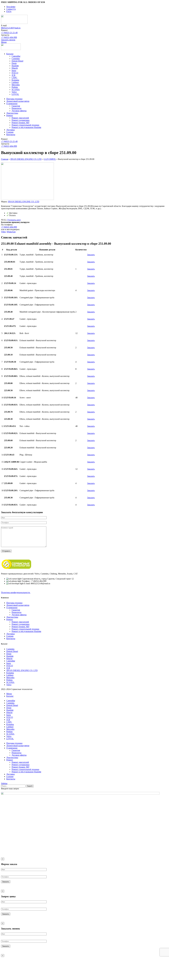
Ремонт (9, 619)
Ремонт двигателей (20, 118)
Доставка (10, 634)
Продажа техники (14, 603)
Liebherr (15, 82)
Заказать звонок (8, 40)
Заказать (91, 255)
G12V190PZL (50, 159)
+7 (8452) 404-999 (9, 37)
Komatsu (15, 80)
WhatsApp (11, 232)
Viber (3, 232)
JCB (13, 75)
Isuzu (14, 70)
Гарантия (16, 106)
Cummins (16, 58)
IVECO (15, 73)
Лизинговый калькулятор (17, 605)
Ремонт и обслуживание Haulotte (26, 127)
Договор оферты (19, 111)
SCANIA (16, 89)
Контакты (10, 638)
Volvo (14, 92)
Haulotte (15, 66)
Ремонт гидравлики (20, 120)
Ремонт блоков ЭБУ (20, 122)
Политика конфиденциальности (15, 592)
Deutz (14, 63)
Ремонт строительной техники (25, 125)
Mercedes (16, 85)
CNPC (14, 77)
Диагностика (12, 617)
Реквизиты (16, 108)
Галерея (9, 636)
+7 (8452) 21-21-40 (9, 32)
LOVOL (15, 94)
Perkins (15, 87)
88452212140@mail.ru (10, 28)
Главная (4, 159)
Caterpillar (16, 56)
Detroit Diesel (17, 61)
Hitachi (15, 68)
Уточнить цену (14, 220)
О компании (11, 607)
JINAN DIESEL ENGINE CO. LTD (26, 159)
